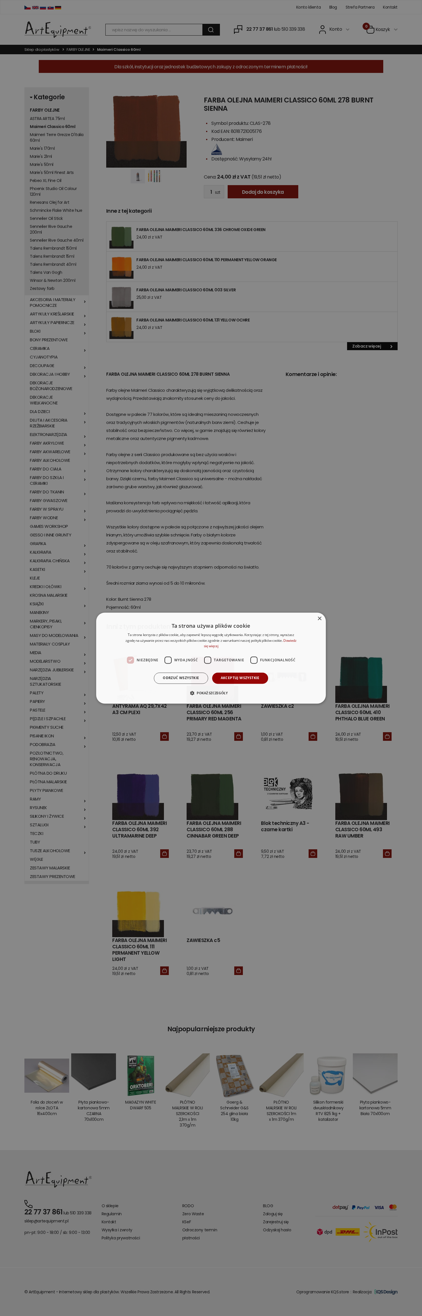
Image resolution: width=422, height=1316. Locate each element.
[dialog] (211, 658)
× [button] (319, 619)
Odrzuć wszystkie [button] (181, 678)
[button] (210, 692)
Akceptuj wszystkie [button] (240, 678)
